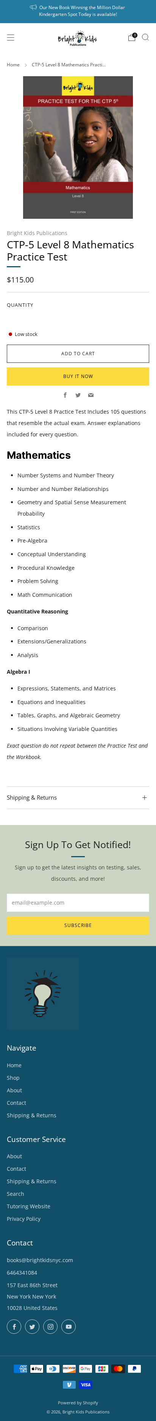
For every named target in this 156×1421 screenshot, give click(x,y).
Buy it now (78, 376)
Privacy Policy (24, 1218)
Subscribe (78, 925)
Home (13, 64)
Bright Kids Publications (37, 233)
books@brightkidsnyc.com (40, 1260)
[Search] (145, 37)
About (14, 1090)
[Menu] (10, 37)
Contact (16, 1102)
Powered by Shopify (78, 1402)
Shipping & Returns (31, 1115)
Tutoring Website (28, 1206)
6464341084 (22, 1272)
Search (15, 1193)
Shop (13, 1077)
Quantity (20, 304)
